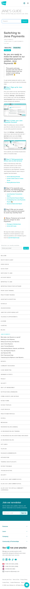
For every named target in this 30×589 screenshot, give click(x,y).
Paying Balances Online (13, 182)
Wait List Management (8, 387)
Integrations (5, 457)
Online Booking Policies (13, 176)
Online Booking (6, 308)
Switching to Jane (6, 273)
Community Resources (8, 365)
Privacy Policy (24, 579)
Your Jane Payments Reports (8, 350)
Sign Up (26, 248)
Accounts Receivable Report (14, 203)
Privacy (3, 379)
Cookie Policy (5, 582)
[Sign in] (24, 3)
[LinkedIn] (6, 559)
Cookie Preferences (15, 582)
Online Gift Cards (11, 226)
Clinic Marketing (6, 370)
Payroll (3, 418)
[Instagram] (3, 559)
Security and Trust (6, 579)
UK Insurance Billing (7, 440)
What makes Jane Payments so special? (10, 337)
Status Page (24, 582)
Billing (3, 330)
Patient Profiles (6, 405)
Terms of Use (16, 579)
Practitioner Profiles (8, 413)
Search (25, 21)
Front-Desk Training (7, 290)
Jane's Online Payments (7, 344)
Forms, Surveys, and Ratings (10, 396)
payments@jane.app (13, 237)
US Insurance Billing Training (10, 431)
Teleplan (4, 448)
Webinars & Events (6, 374)
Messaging (4, 422)
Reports (3, 361)
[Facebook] (9, 559)
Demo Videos (5, 264)
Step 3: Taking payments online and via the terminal (13, 160)
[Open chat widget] (26, 584)
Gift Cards (4, 444)
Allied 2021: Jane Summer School (11, 483)
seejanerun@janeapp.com (12, 571)
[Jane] (3, 3)
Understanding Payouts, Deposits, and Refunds (12, 348)
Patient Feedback (6, 466)
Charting (4, 325)
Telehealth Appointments (9, 316)
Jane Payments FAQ (6, 353)
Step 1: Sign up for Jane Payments (13, 88)
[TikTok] (13, 559)
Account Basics (6, 277)
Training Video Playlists (8, 462)
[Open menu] (28, 3)
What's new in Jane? (7, 260)
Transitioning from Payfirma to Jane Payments (12, 357)
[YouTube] (16, 559)
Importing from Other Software (11, 286)
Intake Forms (5, 400)
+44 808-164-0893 (10, 569)
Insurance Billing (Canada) (9, 427)
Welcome (3, 255)
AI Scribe (3, 321)
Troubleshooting (6, 470)
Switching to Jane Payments (8, 339)
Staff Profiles (5, 409)
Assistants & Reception (8, 299)
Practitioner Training (8, 295)
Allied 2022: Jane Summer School (11, 479)
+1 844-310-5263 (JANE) (11, 564)
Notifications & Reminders (9, 392)
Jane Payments (5, 334)
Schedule (4, 303)
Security (3, 383)
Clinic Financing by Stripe (7, 355)
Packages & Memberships (14, 224)
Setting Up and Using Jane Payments (10, 341)
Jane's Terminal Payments (7, 346)
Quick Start (4, 268)
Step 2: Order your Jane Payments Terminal (13, 121)
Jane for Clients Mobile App (9, 312)
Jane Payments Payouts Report (15, 198)
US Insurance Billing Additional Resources (14, 435)
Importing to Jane (6, 282)
